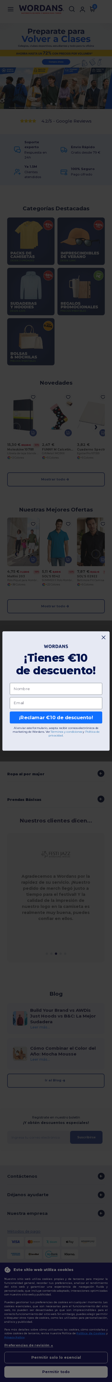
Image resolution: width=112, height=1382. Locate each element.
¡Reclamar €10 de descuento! (56, 717)
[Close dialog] (103, 637)
